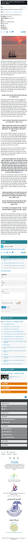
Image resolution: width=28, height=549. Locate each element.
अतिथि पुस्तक (4, 454)
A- (21, 7)
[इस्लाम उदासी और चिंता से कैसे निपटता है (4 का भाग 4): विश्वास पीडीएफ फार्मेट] (9, 32)
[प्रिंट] (7, 31)
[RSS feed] (18, 458)
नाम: (2, 277)
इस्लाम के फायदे (8, 12)
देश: (2, 281)
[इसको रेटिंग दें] (1, 32)
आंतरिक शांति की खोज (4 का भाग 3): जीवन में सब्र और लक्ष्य (13, 338)
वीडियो (5, 373)
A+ (25, 7)
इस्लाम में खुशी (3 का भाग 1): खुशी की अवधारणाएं (12, 326)
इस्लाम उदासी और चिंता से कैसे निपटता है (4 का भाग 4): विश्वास (14, 268)
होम (2, 452)
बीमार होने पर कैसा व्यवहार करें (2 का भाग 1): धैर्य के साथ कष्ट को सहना (14, 348)
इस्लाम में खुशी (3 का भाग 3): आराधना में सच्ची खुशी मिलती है (13, 331)
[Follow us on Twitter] (14, 458)
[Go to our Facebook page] (10, 458)
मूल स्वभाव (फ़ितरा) (7, 344)
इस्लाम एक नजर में (12, 452)
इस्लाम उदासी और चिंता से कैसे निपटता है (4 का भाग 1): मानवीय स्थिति (14, 260)
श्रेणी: (2, 12)
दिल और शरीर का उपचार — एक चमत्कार (14, 377)
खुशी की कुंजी (6, 354)
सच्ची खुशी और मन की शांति (17, 12)
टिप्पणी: (2, 291)
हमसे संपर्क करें (15, 454)
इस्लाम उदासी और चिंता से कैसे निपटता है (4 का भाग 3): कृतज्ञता (13, 249)
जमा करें (3, 307)
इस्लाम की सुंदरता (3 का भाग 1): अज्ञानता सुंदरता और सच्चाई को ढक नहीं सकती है (15, 357)
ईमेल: (2, 285)
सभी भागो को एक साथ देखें (6, 271)
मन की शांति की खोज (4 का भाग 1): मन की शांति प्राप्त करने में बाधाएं (15, 334)
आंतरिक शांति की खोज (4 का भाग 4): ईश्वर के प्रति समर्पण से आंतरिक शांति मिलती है (15, 342)
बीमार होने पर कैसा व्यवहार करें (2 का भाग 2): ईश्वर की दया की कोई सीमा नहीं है (14, 351)
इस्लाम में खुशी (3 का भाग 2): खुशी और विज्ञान (11, 329)
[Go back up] (26, 397)
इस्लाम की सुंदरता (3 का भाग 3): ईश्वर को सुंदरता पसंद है (13, 363)
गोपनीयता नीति (9, 454)
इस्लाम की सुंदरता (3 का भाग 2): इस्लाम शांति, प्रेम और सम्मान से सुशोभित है (14, 361)
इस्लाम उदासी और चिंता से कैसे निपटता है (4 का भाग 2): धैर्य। (14, 263)
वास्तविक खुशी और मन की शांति (9, 324)
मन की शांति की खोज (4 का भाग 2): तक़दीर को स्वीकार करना (14, 336)
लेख (3, 12)
